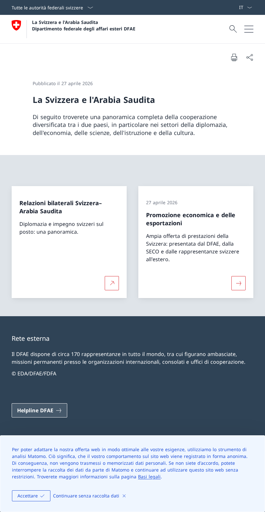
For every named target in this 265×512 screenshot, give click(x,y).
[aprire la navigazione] (249, 29)
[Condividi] (249, 57)
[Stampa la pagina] (234, 57)
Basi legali (149, 476)
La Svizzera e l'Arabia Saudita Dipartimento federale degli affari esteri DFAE (83, 25)
